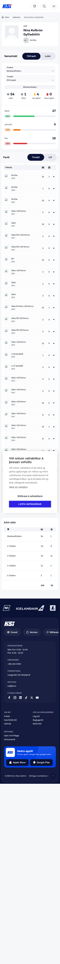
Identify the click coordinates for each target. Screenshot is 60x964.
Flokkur (10, 67)
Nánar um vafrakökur (18, 487)
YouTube (37, 697)
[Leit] (44, 6)
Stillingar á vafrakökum (38, 776)
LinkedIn (20, 697)
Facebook (9, 697)
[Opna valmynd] (54, 6)
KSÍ (7, 6)
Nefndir (7, 724)
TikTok (26, 697)
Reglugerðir (38, 720)
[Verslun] (35, 6)
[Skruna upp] (53, 776)
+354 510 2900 (14, 664)
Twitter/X (31, 697)
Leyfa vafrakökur (29, 504)
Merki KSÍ (37, 724)
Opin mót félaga (11, 735)
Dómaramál (9, 739)
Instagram (15, 697)
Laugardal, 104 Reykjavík (19, 675)
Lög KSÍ (36, 716)
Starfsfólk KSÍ (10, 720)
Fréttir (7, 716)
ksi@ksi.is (12, 686)
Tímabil (10, 77)
